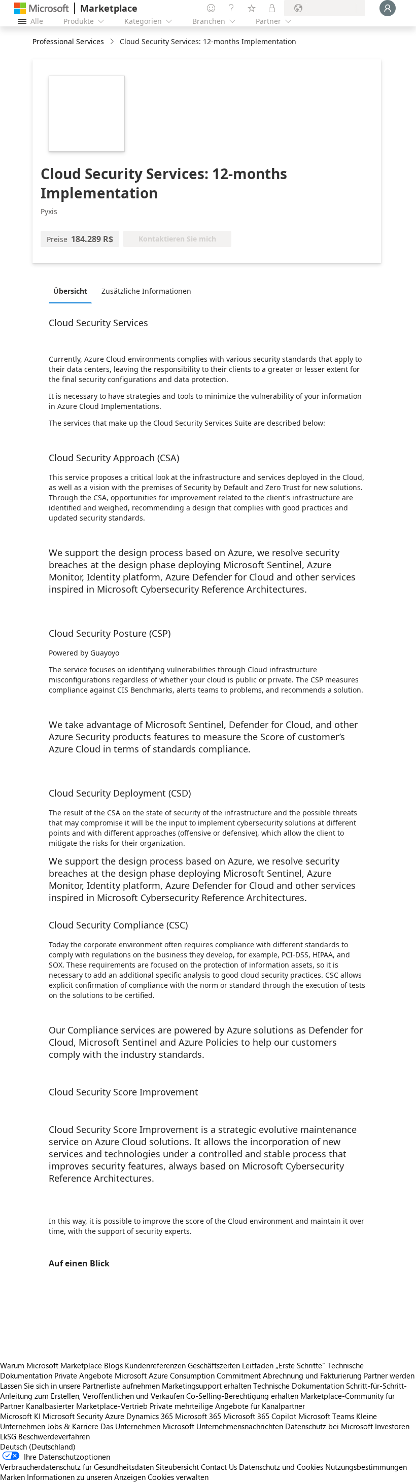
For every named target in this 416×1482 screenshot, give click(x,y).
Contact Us (219, 1467)
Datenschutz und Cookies (281, 1467)
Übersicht (70, 291)
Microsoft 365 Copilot (259, 1416)
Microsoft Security (73, 1416)
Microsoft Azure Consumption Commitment (189, 1375)
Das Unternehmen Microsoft (147, 1426)
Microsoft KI (20, 1416)
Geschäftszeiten (214, 1365)
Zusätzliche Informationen (146, 291)
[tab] (73, 291)
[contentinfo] (113, 42)
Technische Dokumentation (298, 1386)
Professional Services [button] (68, 41)
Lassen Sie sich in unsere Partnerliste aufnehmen (80, 1386)
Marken (12, 1477)
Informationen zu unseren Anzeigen (86, 1477)
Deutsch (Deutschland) (38, 1446)
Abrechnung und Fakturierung (312, 1375)
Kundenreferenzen (155, 1365)
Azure (114, 1416)
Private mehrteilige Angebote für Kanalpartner (227, 1406)
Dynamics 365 (149, 1416)
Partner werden (389, 1375)
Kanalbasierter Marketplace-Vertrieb (87, 1406)
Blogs (113, 1365)
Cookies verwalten (178, 1477)
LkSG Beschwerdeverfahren (45, 1436)
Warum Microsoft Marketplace (51, 1365)
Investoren (392, 1426)
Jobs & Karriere (72, 1426)
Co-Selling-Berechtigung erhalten (242, 1396)
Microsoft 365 (198, 1416)
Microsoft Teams (326, 1416)
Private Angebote (83, 1375)
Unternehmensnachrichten (239, 1426)
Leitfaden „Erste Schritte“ (283, 1365)
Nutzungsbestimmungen (366, 1467)
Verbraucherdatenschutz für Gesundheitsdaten (77, 1467)
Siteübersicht (177, 1467)
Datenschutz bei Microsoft (329, 1426)
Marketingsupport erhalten (206, 1386)
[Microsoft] (41, 8)
